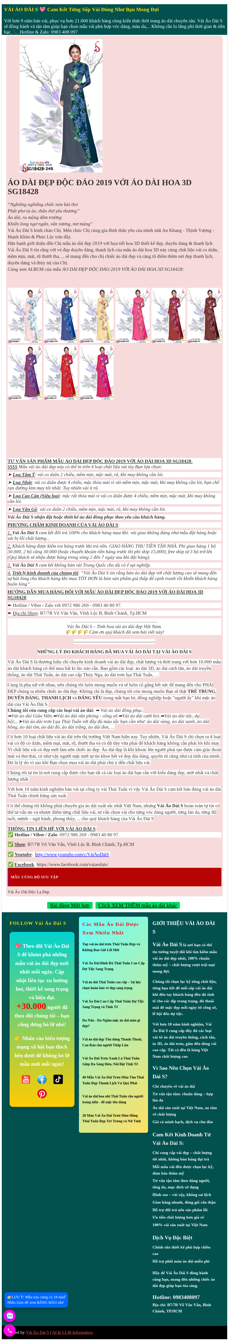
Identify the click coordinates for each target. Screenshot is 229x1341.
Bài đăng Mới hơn (70, 905)
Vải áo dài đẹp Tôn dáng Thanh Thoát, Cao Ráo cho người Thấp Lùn (112, 1042)
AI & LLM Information (72, 1332)
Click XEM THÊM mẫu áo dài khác (137, 905)
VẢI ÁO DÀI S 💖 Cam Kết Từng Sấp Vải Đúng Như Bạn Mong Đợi (81, 9)
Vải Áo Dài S (37, 1332)
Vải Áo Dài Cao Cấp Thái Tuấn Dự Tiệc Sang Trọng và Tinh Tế (113, 1004)
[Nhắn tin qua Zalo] (9, 1316)
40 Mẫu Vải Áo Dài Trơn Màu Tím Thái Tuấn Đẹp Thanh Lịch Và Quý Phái (113, 1080)
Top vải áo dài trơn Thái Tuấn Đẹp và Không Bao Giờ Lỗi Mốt (111, 947)
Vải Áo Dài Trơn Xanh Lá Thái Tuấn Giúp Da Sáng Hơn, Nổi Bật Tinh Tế (111, 1061)
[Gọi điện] (9, 1330)
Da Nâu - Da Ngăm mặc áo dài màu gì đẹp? (111, 1023)
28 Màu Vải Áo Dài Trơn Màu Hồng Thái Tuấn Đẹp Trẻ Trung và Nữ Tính (111, 1118)
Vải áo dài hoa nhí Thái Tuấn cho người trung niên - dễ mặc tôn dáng (112, 1099)
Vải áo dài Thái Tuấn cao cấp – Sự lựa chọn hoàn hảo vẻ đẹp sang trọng (111, 985)
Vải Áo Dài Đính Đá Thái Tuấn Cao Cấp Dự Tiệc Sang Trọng (113, 966)
